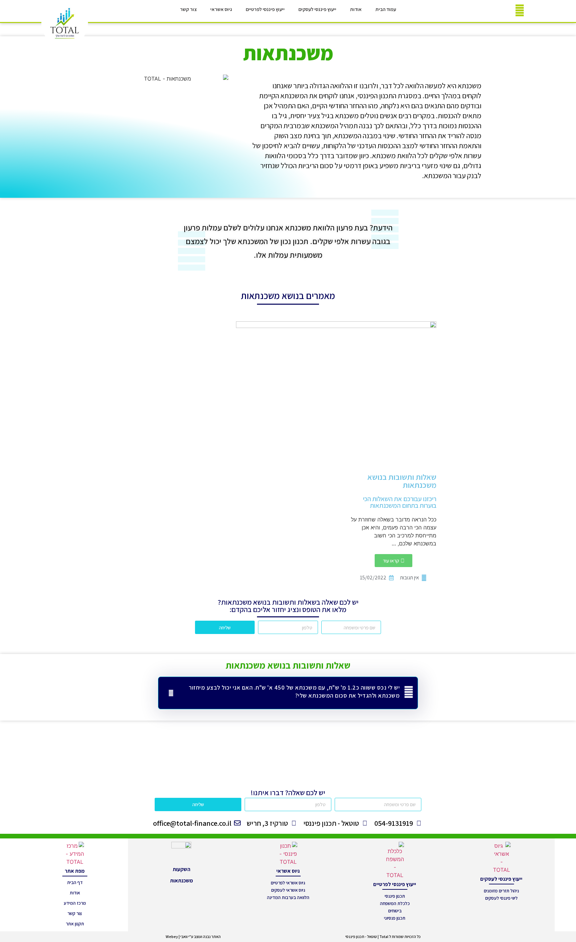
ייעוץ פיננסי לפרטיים (265, 9)
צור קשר (188, 9)
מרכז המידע (75, 903)
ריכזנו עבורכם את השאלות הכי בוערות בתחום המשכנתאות (399, 502)
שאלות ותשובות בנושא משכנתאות (401, 480)
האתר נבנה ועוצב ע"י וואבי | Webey (193, 936)
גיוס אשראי (221, 9)
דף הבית (75, 882)
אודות (356, 9)
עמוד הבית (385, 9)
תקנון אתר (75, 924)
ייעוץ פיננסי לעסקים (317, 9)
